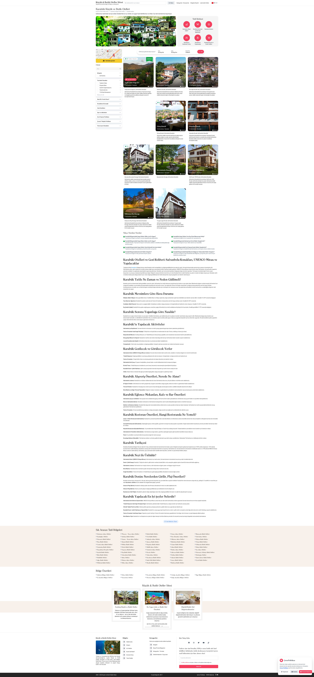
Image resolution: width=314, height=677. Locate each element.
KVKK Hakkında (210, 675)
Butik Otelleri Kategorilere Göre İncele (157, 625)
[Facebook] (189, 643)
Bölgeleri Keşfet (195, 3)
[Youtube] (203, 643)
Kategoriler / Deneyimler (183, 3)
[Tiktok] (208, 643)
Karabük (135, 85)
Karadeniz (134, 267)
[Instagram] (194, 643)
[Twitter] (198, 643)
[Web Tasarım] (216, 675)
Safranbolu (129, 85)
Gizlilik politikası (185, 662)
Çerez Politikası (201, 675)
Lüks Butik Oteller (204, 3)
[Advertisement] (138, 111)
